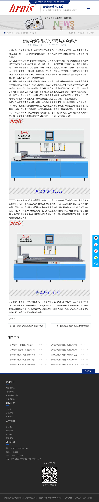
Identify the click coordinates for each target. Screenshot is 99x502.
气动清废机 (10, 388)
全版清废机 (10, 399)
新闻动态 (24, 33)
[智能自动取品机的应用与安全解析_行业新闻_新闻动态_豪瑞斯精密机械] (24, 3)
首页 (17, 33)
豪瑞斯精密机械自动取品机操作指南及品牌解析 (64, 345)
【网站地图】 (69, 498)
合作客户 (9, 434)
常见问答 (90, 33)
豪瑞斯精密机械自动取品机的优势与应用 (23, 365)
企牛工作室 (87, 498)
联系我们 (10, 442)
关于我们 (10, 421)
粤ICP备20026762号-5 (53, 498)
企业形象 (9, 431)
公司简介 (9, 427)
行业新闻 (33, 33)
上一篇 (27, 326)
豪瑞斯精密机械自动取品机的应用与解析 (64, 350)
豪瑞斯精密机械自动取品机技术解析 (64, 365)
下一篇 (71, 326)
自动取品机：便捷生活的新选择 (21, 345)
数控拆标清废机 (12, 395)
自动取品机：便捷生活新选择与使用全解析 (64, 355)
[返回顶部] (88, 371)
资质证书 (9, 438)
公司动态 (71, 33)
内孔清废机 (10, 392)
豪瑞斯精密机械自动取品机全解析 (22, 355)
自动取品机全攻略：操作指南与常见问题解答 (23, 350)
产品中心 (10, 382)
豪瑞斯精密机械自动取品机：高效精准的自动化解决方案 (23, 360)
